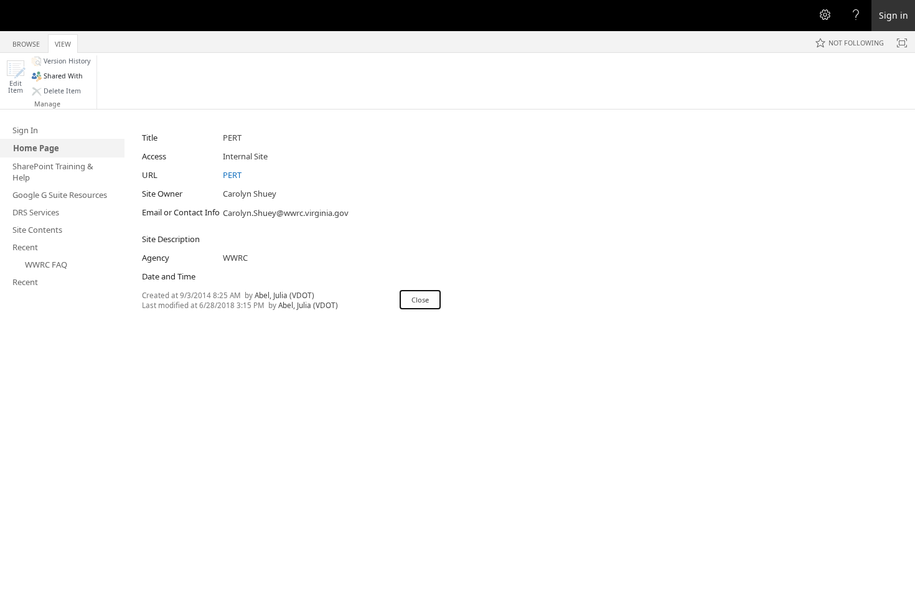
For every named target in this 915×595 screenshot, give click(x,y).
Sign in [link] (893, 15)
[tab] (26, 41)
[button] (15, 76)
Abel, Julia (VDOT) (284, 295)
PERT (232, 174)
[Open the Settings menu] (824, 15)
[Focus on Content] (902, 43)
